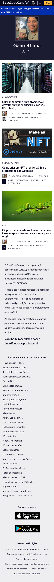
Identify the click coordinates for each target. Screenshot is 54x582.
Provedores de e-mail (13, 431)
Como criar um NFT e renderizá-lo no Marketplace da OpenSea (24, 169)
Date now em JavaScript (15, 454)
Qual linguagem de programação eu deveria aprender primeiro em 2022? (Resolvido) (23, 105)
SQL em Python (10, 486)
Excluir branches (11, 403)
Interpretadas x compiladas (17, 491)
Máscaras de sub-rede (14, 367)
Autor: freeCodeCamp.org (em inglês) (27, 180)
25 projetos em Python (14, 399)
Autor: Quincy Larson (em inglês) (25, 117)
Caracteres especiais (13, 422)
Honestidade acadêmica (16, 564)
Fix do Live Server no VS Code (18, 481)
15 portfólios (9, 436)
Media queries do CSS (14, 477)
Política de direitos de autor (27, 573)
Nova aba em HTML (13, 362)
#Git (5, 225)
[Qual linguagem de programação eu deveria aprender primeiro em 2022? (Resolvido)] (27, 78)
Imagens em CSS (11, 394)
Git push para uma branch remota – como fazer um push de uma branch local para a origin (26, 233)
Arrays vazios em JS (13, 417)
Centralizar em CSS (12, 385)
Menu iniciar (9, 413)
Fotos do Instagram (12, 472)
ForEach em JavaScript (14, 468)
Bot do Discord (10, 381)
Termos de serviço (39, 568)
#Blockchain (10, 162)
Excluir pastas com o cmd (15, 390)
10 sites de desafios (13, 445)
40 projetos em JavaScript (16, 371)
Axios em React (10, 463)
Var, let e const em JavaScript (17, 459)
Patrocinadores (31, 559)
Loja (45, 554)
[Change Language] (33, 3)
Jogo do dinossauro (12, 408)
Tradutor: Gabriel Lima (21, 113)
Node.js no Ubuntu (12, 440)
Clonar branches (11, 449)
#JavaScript (9, 97)
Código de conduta (40, 564)
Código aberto (34, 554)
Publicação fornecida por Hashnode (22, 549)
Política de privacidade (16, 568)
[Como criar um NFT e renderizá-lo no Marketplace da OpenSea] (27, 143)
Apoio (18, 559)
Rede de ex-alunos (15, 554)
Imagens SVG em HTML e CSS (18, 495)
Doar (48, 2)
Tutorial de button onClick (16, 376)
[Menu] (39, 3)
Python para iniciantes (14, 426)
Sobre (45, 549)
